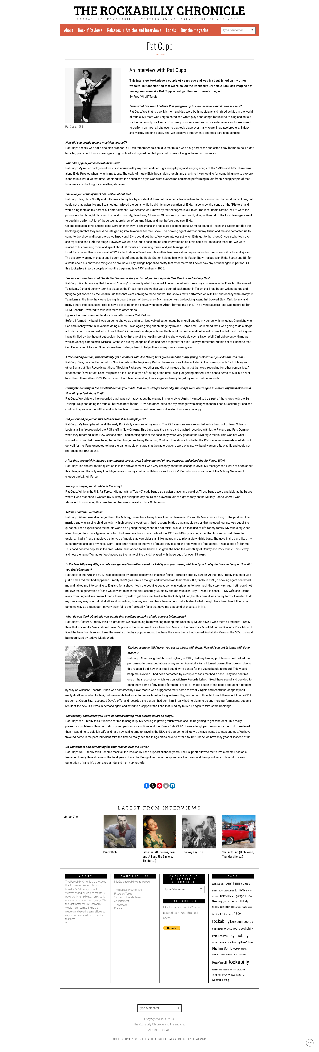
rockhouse (217, 970)
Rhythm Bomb (222, 948)
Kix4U (218, 914)
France (231, 896)
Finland (224, 896)
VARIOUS (231, 975)
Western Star (241, 975)
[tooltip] (147, 786)
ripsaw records (240, 954)
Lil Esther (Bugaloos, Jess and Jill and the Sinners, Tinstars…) (159, 856)
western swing (220, 980)
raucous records (220, 942)
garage (240, 896)
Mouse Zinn (71, 817)
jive (213, 914)
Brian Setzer (217, 890)
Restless (232, 942)
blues (246, 883)
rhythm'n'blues (245, 942)
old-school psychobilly (238, 928)
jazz (250, 907)
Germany (217, 901)
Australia (220, 884)
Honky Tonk (230, 906)
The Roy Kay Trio (192, 852)
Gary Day (248, 896)
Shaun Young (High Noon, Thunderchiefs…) (238, 854)
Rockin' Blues (229, 970)
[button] (252, 30)
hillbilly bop (218, 906)
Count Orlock (229, 891)
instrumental (242, 907)
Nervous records (241, 921)
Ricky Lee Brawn (227, 954)
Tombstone (217, 974)
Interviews (159, 55)
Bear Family (233, 883)
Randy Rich (110, 852)
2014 (214, 884)
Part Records (220, 936)
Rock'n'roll (219, 962)
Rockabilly (238, 962)
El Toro (240, 890)
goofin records (231, 901)
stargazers (240, 969)
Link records (227, 914)
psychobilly (238, 935)
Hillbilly (244, 901)
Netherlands (217, 929)
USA (225, 975)
